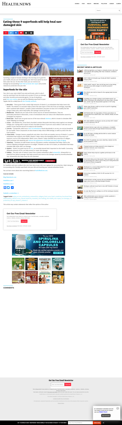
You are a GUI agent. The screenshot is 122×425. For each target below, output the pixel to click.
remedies (35, 198)
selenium (48, 118)
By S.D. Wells (92, 117)
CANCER (111, 3)
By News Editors (93, 103)
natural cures (16, 198)
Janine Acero (17, 29)
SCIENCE (77, 3)
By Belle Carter (93, 187)
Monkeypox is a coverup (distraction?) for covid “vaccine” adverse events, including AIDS (99, 167)
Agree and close (106, 415)
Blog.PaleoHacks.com (9, 177)
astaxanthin (56, 152)
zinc (32, 148)
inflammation (7, 198)
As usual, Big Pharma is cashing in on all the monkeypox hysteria (101, 191)
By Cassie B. (92, 130)
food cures (47, 196)
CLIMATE (118, 3)
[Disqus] (38, 311)
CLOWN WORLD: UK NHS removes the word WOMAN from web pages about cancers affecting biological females (100, 180)
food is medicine (56, 196)
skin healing (42, 198)
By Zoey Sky (92, 124)
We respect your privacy (52, 392)
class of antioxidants (34, 128)
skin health (50, 198)
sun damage (65, 198)
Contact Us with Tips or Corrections (61, 398)
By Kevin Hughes (93, 199)
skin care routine (12, 99)
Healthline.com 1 (8, 180)
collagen (41, 196)
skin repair (57, 198)
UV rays (12, 200)
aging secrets (17, 196)
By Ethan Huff (92, 75)
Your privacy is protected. (12, 225)
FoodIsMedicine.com (41, 170)
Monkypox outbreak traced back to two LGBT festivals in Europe (101, 186)
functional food (67, 196)
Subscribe (97, 423)
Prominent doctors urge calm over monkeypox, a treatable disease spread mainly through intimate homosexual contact (100, 127)
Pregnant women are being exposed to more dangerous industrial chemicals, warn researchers (99, 147)
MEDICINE (96, 3)
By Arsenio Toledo (93, 143)
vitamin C (18, 200)
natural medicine (26, 198)
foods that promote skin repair (28, 84)
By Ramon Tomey (93, 81)
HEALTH (89, 3)
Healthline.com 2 (8, 184)
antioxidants (26, 196)
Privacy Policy (61, 403)
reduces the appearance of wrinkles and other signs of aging (47, 140)
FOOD (83, 3)
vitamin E (25, 200)
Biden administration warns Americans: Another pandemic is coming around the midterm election (99, 196)
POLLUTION (104, 3)
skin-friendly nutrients (29, 101)
